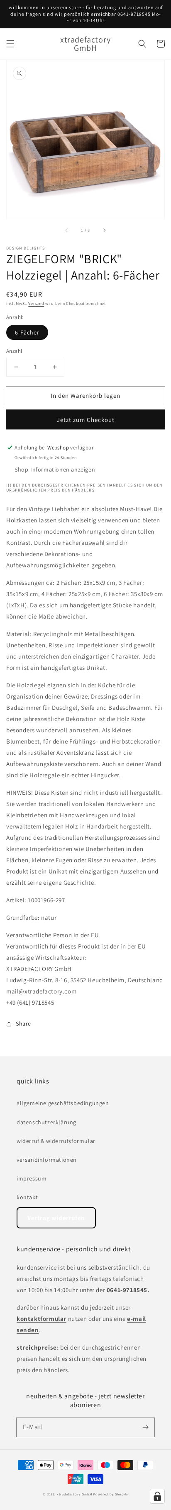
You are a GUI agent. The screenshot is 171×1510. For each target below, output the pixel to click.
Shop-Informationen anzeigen (55, 469)
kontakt (27, 1197)
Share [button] (23, 1023)
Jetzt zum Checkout (86, 420)
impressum (31, 1178)
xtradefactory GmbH (74, 1494)
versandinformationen (47, 1159)
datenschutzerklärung (46, 1122)
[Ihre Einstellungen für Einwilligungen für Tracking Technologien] (157, 1496)
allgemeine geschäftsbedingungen (63, 1103)
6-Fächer (27, 332)
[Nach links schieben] (67, 230)
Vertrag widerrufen (56, 1218)
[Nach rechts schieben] (104, 230)
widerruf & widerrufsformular (56, 1141)
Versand (36, 303)
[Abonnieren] (145, 1427)
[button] (10, 44)
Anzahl (14, 350)
